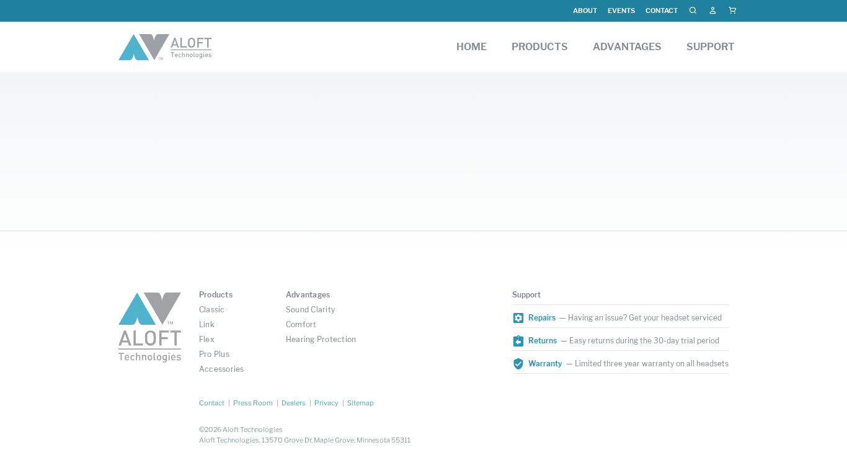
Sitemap (360, 403)
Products (216, 294)
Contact (661, 10)
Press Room (253, 403)
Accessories (221, 369)
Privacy (326, 403)
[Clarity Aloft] (164, 47)
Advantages (308, 294)
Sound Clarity (310, 309)
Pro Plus (214, 354)
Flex (207, 339)
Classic (212, 309)
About (585, 10)
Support (526, 294)
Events (621, 10)
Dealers (294, 403)
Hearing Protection (321, 339)
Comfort (301, 324)
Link (207, 324)
